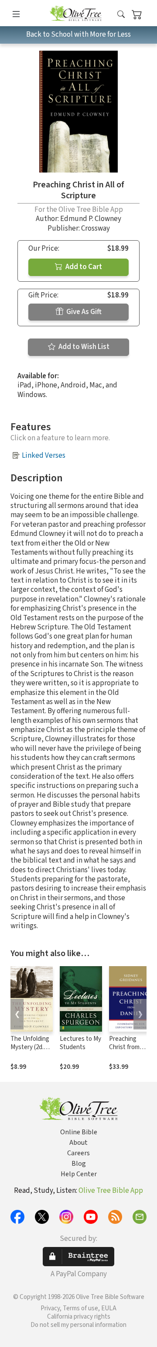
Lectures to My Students (80, 1043)
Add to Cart (83, 267)
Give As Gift (83, 312)
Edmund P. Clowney (90, 219)
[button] (121, 14)
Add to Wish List (83, 347)
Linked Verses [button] (43, 455)
